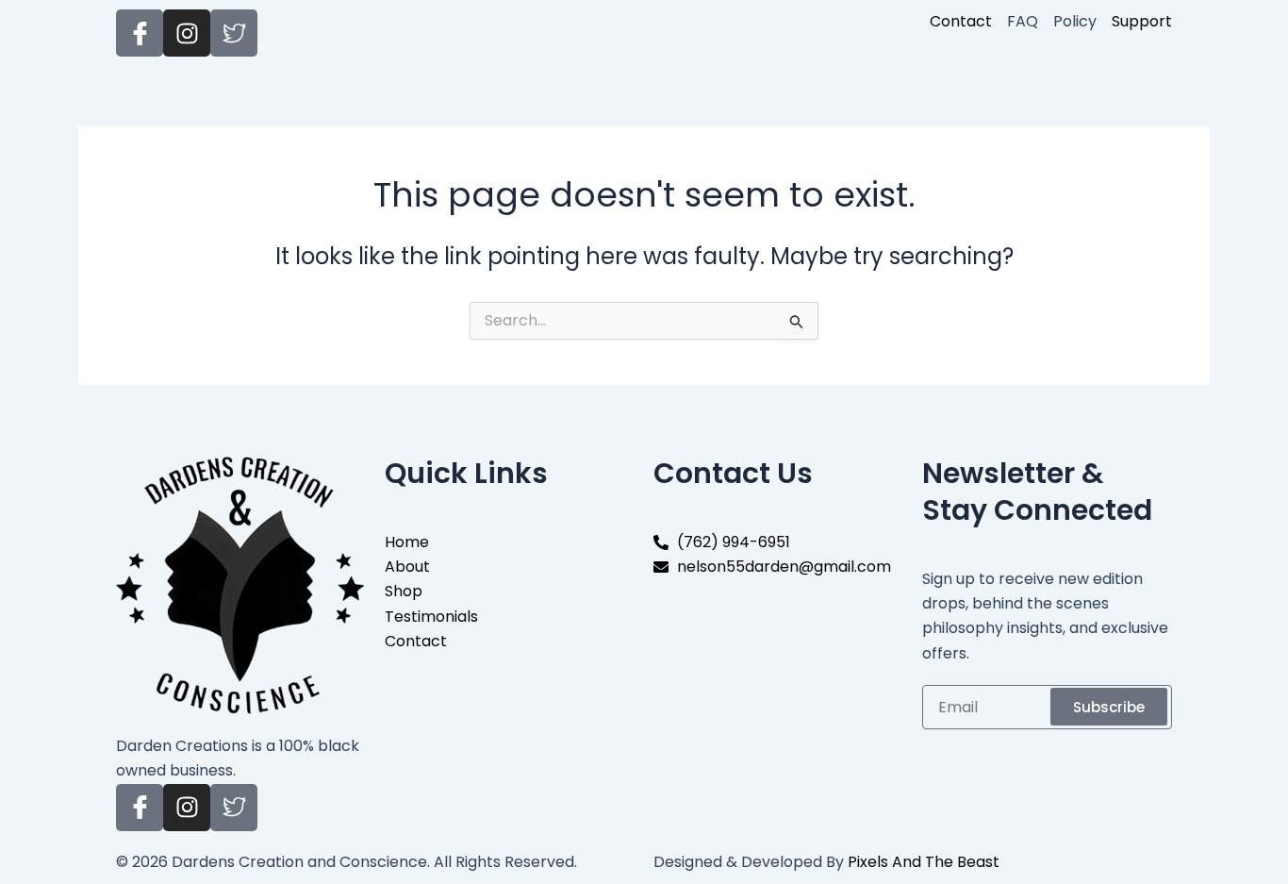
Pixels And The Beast (923, 862)
